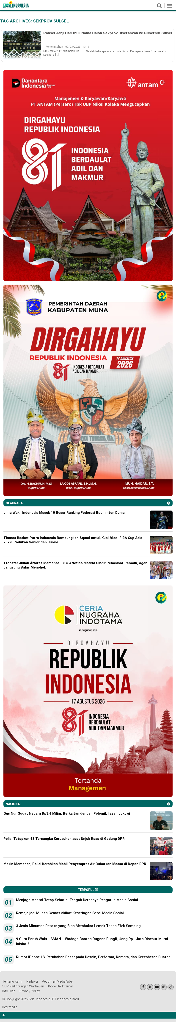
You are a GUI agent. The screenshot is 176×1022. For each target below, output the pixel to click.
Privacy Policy (29, 991)
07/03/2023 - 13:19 (77, 46)
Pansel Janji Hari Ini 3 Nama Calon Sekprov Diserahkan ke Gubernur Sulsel (107, 33)
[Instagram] (164, 987)
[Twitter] (150, 987)
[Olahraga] (168, 503)
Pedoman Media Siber (58, 981)
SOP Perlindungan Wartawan (23, 986)
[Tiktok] (171, 987)
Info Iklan (8, 991)
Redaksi (32, 981)
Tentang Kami (12, 981)
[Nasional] (168, 804)
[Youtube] (157, 987)
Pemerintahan (54, 46)
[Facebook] (143, 987)
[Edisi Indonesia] (16, 7)
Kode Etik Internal (60, 986)
